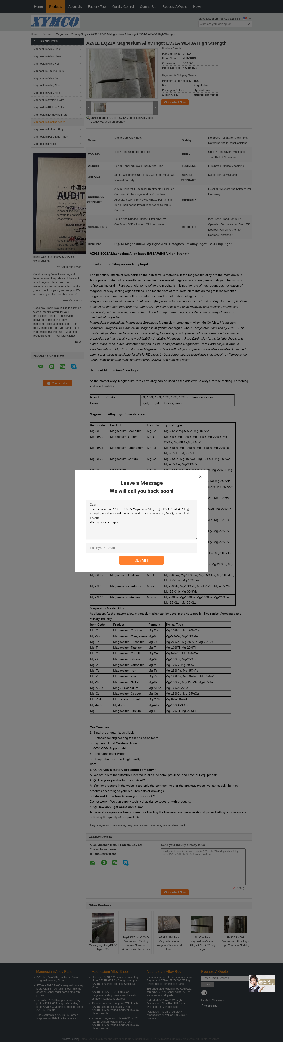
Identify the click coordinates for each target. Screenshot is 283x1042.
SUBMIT (141, 560)
